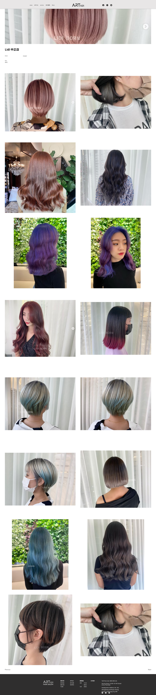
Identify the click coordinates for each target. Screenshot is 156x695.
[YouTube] (111, 5)
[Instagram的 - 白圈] (106, 693)
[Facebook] (103, 5)
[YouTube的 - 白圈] (109, 693)
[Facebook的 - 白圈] (102, 693)
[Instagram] (107, 5)
